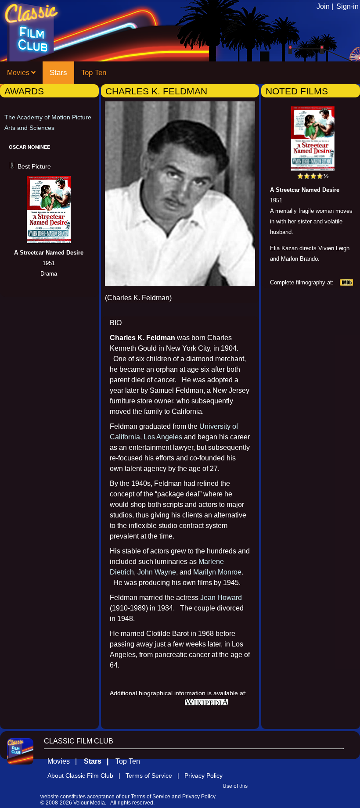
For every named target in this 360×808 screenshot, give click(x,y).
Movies (19, 72)
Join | (325, 6)
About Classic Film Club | (86, 775)
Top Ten (93, 72)
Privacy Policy (203, 775)
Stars (58, 72)
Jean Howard (221, 597)
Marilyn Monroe (217, 572)
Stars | (99, 761)
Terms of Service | (155, 775)
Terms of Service (150, 797)
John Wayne (156, 572)
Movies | (64, 761)
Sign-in (347, 6)
